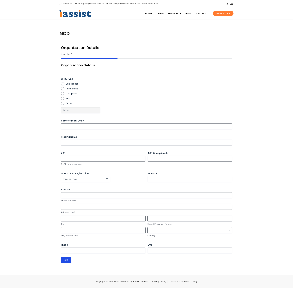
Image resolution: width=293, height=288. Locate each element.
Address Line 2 (68, 212)
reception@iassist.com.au (91, 3)
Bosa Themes (140, 281)
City (63, 224)
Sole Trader (72, 83)
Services (173, 13)
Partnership (72, 88)
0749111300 (67, 3)
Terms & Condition (179, 281)
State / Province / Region (159, 224)
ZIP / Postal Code (69, 235)
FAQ (195, 281)
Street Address (68, 200)
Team (188, 13)
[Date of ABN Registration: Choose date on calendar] (107, 179)
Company (71, 93)
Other (69, 103)
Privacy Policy (159, 281)
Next (66, 259)
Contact (200, 13)
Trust (68, 98)
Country (151, 235)
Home (148, 13)
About (160, 13)
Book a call (223, 13)
